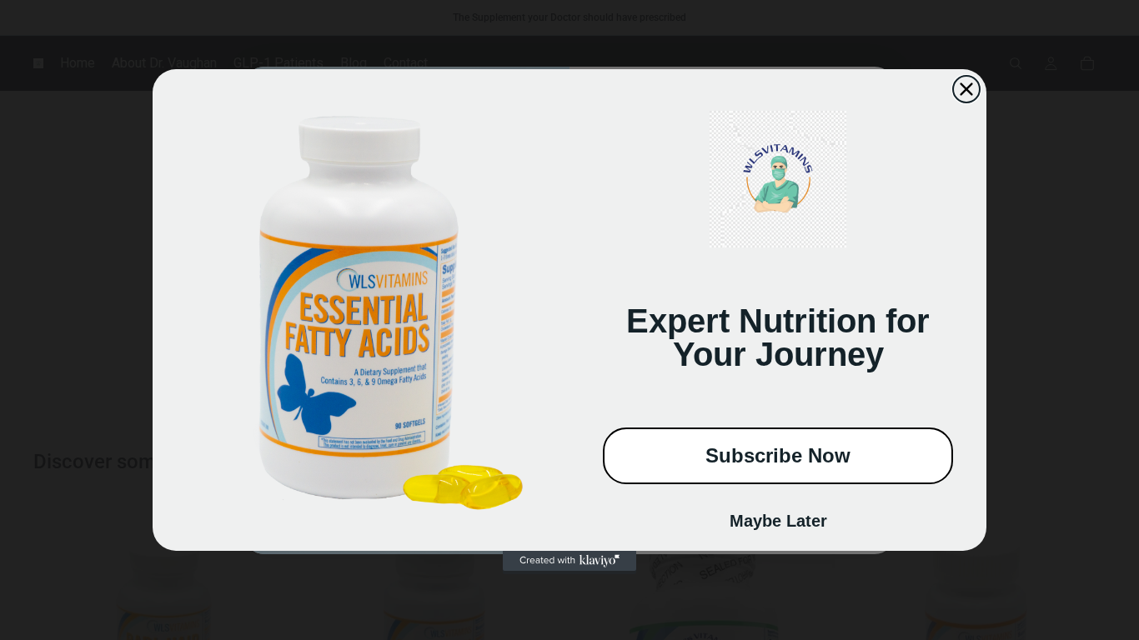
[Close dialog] (966, 89)
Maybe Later (778, 521)
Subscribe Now (777, 455)
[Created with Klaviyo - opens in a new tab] (569, 561)
